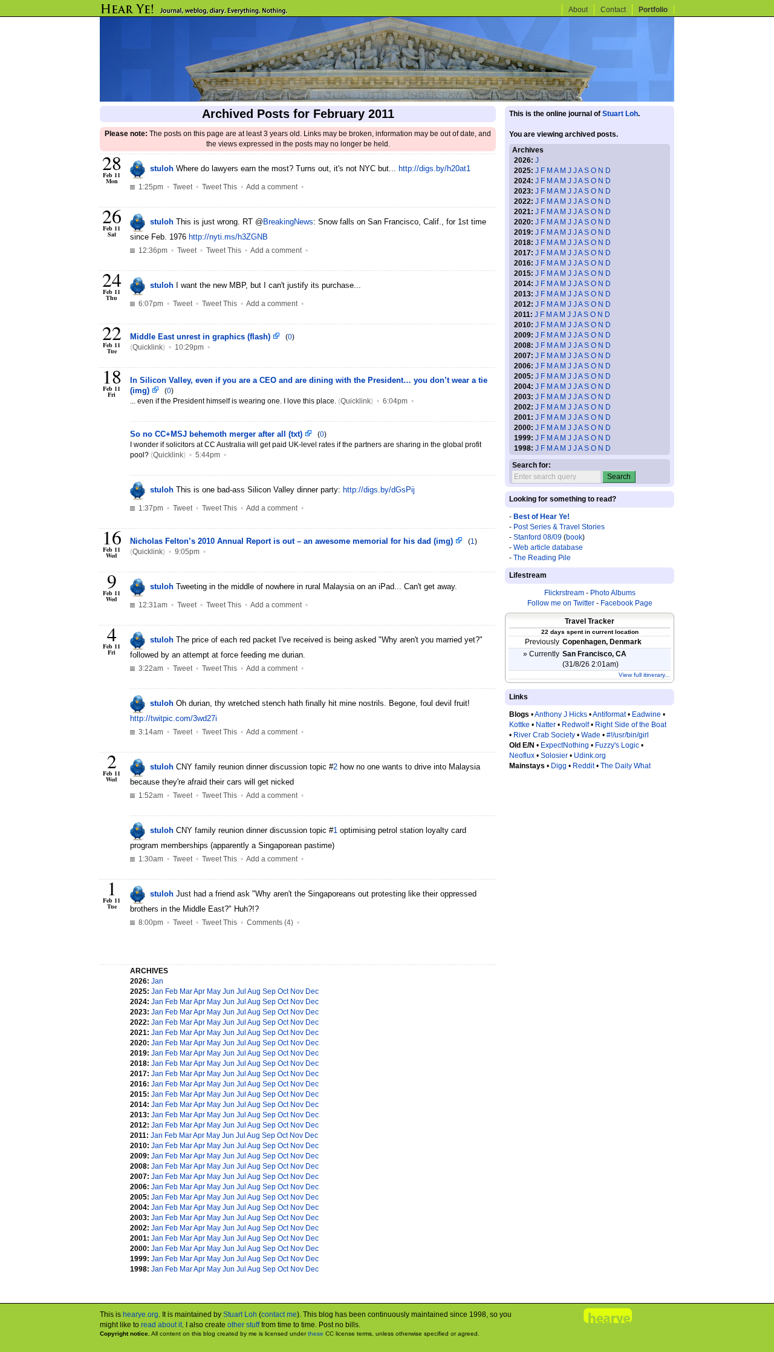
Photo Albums (613, 593)
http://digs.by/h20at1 (434, 168)
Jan (157, 981)
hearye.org (140, 1314)
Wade (590, 735)
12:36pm (152, 250)
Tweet (182, 187)
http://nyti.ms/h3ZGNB (228, 236)
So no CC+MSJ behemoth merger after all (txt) (217, 434)
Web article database (548, 547)
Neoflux (522, 755)
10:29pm (189, 347)
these (316, 1333)
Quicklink (147, 347)
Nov (297, 991)
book (574, 537)
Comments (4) (270, 922)
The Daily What (625, 766)
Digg (559, 766)
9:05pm (187, 551)
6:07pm (150, 303)
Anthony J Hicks (561, 714)
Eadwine (646, 714)
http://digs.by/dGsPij (379, 489)
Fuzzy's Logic (617, 745)
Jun (229, 991)
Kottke (519, 724)
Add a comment (272, 187)
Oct (283, 991)
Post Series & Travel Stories (559, 527)
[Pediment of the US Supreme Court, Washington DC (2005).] (387, 99)
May (214, 991)
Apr (199, 991)
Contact (613, 9)
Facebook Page (626, 603)
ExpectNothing (565, 745)
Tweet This (219, 187)
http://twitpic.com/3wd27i (173, 718)
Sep (269, 991)
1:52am (150, 795)
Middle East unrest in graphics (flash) (201, 336)
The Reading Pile (542, 558)
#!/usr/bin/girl (628, 735)
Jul (241, 991)
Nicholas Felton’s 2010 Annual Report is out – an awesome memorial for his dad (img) (292, 541)
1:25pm (150, 187)
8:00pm (150, 922)
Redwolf (575, 724)
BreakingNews (288, 221)
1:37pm (150, 508)
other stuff (243, 1325)
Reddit (583, 766)
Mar (186, 991)
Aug (254, 991)
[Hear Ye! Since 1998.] (215, 13)
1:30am (150, 859)
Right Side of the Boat (630, 724)
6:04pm (395, 401)
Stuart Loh (620, 113)
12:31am (152, 605)
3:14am (150, 732)
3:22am (150, 668)
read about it (161, 1325)
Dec (312, 991)
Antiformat (609, 714)
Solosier (554, 755)
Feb (171, 991)
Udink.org (590, 755)
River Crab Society (544, 735)
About (578, 9)
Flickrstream (564, 593)
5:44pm (207, 455)
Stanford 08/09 (537, 537)
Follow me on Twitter (560, 603)
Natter (546, 724)
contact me (279, 1314)
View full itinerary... (644, 674)
